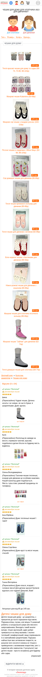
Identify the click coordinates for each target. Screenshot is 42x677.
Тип (2, 37)
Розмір (10, 37)
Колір (18, 37)
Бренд (26, 37)
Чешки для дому (12, 43)
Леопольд (21, 672)
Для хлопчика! (13, 33)
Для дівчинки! (29, 33)
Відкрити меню (15, 664)
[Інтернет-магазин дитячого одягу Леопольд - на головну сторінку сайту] (4, 3)
